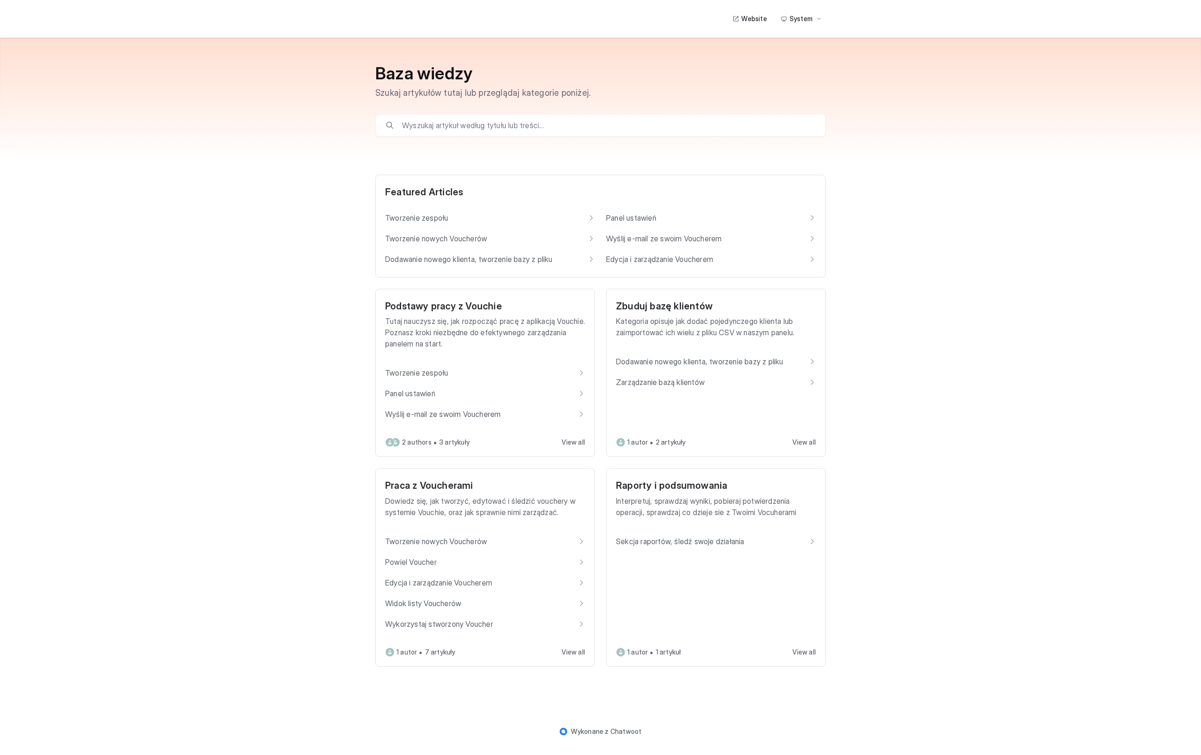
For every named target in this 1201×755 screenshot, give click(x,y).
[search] (607, 125)
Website (754, 19)
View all (573, 442)
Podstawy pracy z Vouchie (443, 306)
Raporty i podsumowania (671, 485)
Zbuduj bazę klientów (664, 306)
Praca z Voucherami (429, 485)
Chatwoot (626, 731)
